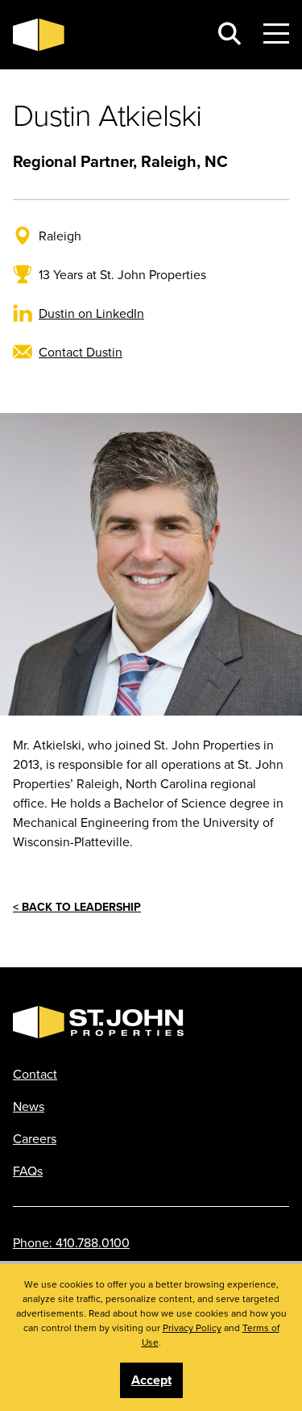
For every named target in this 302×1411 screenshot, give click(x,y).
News (28, 1106)
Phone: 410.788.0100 (71, 1242)
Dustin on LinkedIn (91, 313)
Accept (151, 1380)
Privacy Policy (192, 1327)
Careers (34, 1138)
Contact (35, 1074)
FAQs (28, 1170)
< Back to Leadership (77, 907)
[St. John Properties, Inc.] (104, 35)
